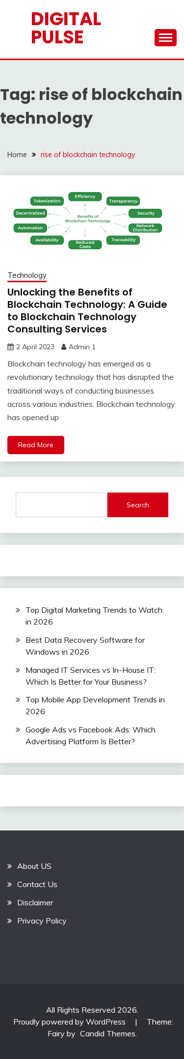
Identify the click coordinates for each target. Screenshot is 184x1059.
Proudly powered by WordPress (70, 1021)
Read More (35, 444)
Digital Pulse (66, 28)
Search (138, 504)
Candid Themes (107, 1033)
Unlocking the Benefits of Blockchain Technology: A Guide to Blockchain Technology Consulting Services (87, 310)
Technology (27, 275)
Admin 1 (82, 346)
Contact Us (37, 884)
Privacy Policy (42, 921)
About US (34, 866)
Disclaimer (35, 902)
